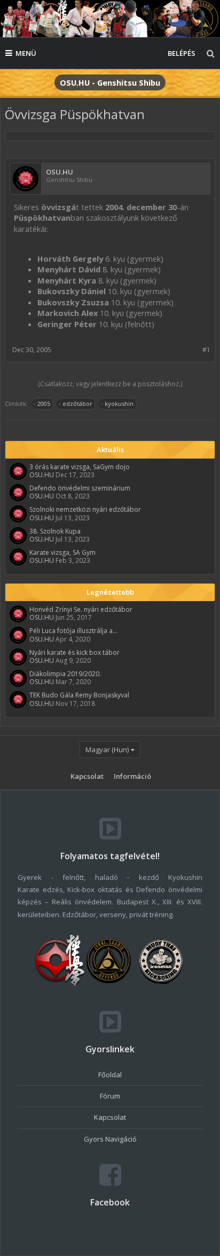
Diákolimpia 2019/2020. (65, 673)
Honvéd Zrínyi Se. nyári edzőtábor (80, 609)
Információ (132, 776)
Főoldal (110, 1074)
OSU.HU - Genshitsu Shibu (110, 82)
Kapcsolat (87, 776)
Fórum (110, 1096)
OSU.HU (59, 172)
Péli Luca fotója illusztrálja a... (73, 630)
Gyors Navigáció (110, 1139)
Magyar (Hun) (107, 749)
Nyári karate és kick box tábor (74, 652)
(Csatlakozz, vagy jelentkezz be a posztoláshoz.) (110, 383)
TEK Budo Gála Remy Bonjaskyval (79, 695)
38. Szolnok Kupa (55, 531)
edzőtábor (77, 403)
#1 (206, 350)
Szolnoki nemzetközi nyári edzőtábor (85, 509)
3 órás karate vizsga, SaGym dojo (79, 466)
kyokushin (119, 403)
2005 (43, 403)
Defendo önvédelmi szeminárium (79, 488)
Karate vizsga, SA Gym (62, 552)
